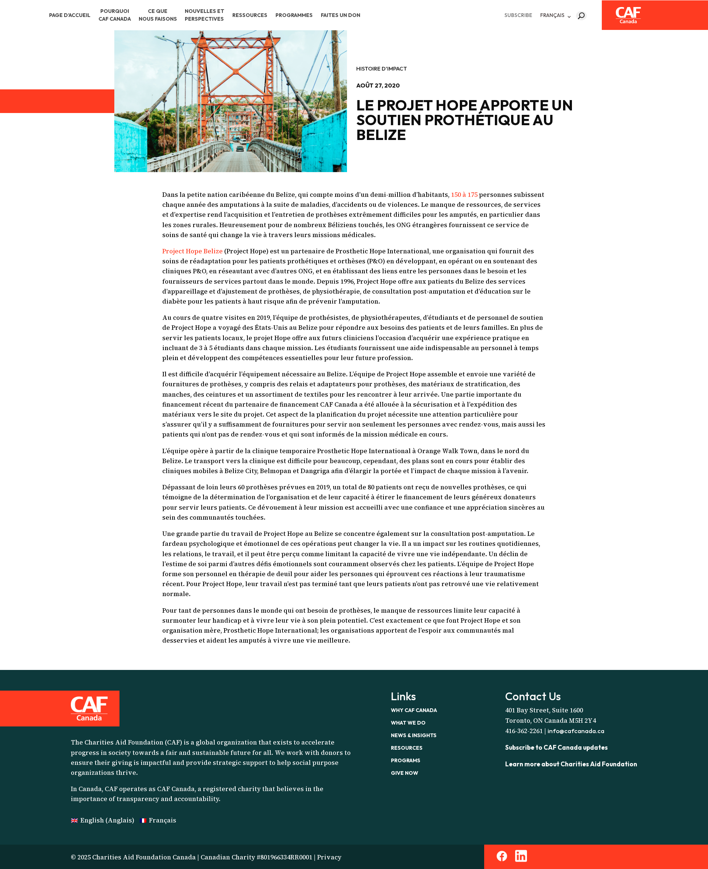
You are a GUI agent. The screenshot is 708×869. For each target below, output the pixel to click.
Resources (407, 748)
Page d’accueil (69, 15)
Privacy (329, 857)
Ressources (249, 15)
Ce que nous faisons (158, 15)
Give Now (404, 773)
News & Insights (414, 735)
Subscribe (518, 15)
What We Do (408, 722)
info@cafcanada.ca (576, 731)
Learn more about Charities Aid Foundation (571, 764)
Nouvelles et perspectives (204, 15)
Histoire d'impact (381, 68)
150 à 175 (464, 194)
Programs (405, 760)
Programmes (294, 15)
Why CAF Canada (414, 710)
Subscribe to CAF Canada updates (556, 747)
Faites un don (340, 15)
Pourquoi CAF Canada (114, 15)
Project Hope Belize (192, 251)
